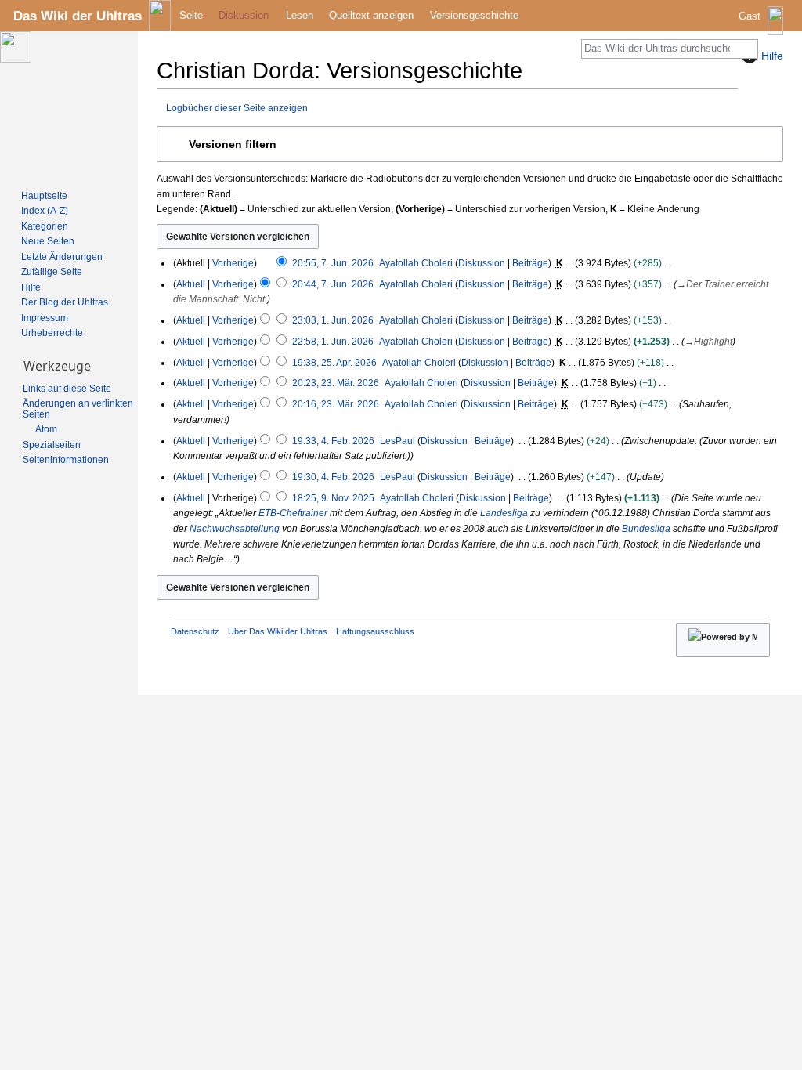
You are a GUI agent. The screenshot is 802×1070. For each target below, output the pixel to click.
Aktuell (190, 284)
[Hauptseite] (69, 106)
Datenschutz (195, 631)
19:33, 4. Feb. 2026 (333, 441)
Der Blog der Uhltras (64, 302)
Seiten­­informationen (66, 459)
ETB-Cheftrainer (292, 513)
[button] (470, 144)
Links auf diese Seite (67, 388)
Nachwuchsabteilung (235, 528)
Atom (46, 429)
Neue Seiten (47, 241)
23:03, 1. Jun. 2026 (333, 320)
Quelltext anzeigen (371, 15)
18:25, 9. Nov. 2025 (333, 498)
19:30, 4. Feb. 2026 (333, 477)
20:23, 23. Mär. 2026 (335, 383)
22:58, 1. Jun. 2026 (333, 341)
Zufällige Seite (51, 271)
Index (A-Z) (44, 210)
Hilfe (31, 287)
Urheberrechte (52, 332)
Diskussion (481, 263)
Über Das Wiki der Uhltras (277, 631)
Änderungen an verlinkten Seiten (78, 409)
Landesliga (504, 513)
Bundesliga (646, 528)
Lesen (299, 15)
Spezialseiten (52, 444)
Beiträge (530, 263)
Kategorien (44, 226)
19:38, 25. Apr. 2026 (334, 362)
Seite (191, 15)
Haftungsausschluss (375, 631)
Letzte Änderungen (62, 256)
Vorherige (233, 263)
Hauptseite (44, 195)
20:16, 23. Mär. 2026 (335, 404)
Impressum (44, 318)
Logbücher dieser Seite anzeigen (237, 108)
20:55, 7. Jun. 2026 (333, 263)
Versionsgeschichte (474, 15)
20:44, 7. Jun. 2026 (333, 284)
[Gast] (762, 27)
